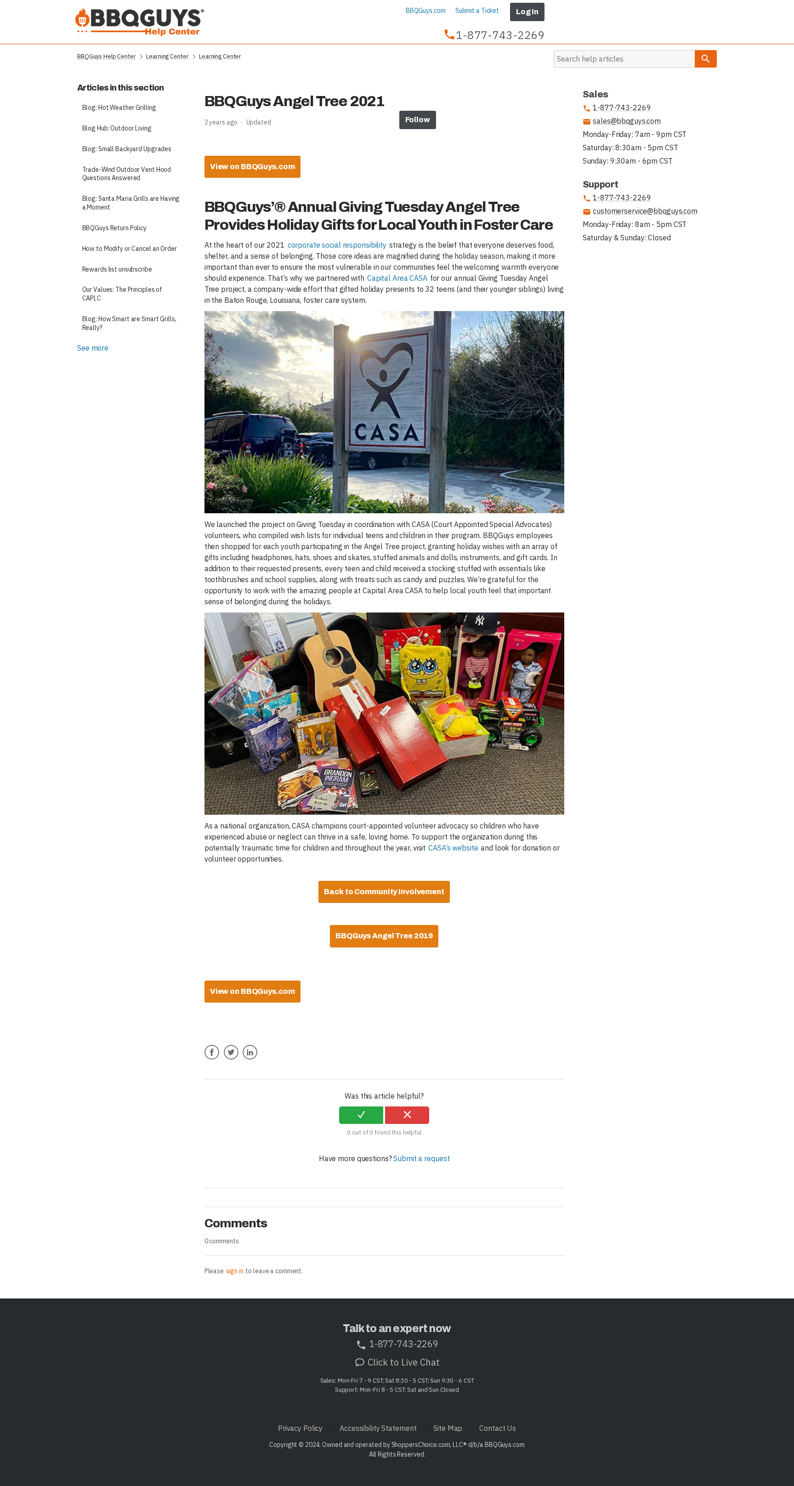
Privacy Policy (300, 1428)
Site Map (447, 1428)
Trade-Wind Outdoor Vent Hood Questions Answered (126, 173)
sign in (235, 1271)
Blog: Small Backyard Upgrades (127, 149)
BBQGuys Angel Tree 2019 (384, 936)
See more (92, 347)
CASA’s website (453, 847)
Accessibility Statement (378, 1428)
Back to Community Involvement (384, 892)
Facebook (211, 1059)
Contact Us (497, 1428)
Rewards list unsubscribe (117, 269)
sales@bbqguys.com (622, 121)
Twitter (231, 1059)
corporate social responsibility (337, 245)
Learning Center (167, 56)
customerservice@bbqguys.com (640, 211)
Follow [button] (417, 120)
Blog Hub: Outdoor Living (117, 128)
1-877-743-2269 (617, 108)
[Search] (706, 59)
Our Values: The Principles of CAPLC (122, 293)
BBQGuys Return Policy (114, 228)
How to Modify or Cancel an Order (129, 248)
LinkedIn (250, 1059)
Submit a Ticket (477, 10)
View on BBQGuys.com (252, 166)
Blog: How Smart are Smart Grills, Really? (129, 323)
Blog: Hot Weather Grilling (119, 107)
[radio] (361, 1115)
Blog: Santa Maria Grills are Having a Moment (131, 202)
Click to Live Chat (402, 1362)
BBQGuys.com (426, 10)
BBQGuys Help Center (106, 56)
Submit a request (421, 1158)
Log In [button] (527, 12)
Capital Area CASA (397, 278)
